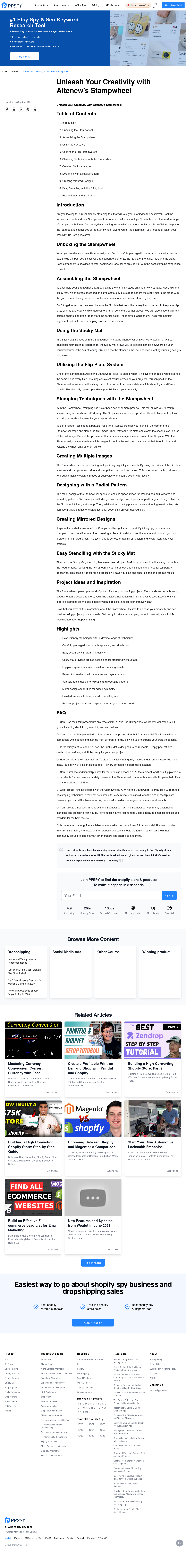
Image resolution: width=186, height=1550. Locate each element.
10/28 (80, 1424)
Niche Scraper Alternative (52, 1368)
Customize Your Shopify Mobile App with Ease (127, 1510)
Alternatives (46, 1364)
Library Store (11, 1382)
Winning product (84, 1392)
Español (70, 1538)
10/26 (102, 1424)
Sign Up (169, 895)
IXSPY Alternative (49, 1392)
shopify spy (46, 1396)
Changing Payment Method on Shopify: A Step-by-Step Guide (127, 1386)
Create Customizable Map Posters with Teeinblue (129, 1439)
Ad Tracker (10, 1364)
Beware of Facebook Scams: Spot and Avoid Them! (129, 1454)
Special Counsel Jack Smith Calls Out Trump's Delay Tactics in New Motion (128, 1377)
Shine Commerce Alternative (54, 1446)
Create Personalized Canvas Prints (126, 1447)
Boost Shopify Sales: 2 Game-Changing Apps (127, 1409)
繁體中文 (29, 1538)
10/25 (80, 1429)
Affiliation (154, 1373)
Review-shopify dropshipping (54, 1436)
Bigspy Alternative (49, 1441)
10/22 (80, 1435)
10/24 (91, 1429)
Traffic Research (12, 1392)
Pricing (96, 5)
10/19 (91, 1435)
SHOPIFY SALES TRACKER (90, 1359)
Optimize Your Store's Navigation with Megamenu (128, 1462)
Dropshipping (83, 1373)
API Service (112, 5)
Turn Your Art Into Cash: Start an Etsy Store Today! (24, 971)
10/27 (91, 1424)
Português (59, 1538)
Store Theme (11, 1401)
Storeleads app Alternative (53, 1387)
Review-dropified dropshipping (55, 1419)
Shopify (14, 71)
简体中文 (18, 1538)
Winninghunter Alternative (53, 1382)
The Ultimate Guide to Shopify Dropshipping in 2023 (23, 992)
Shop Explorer (11, 1387)
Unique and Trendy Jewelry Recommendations (22, 960)
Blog (79, 1364)
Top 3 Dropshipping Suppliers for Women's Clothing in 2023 (25, 981)
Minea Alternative (49, 1401)
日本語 (48, 1538)
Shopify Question (85, 1387)
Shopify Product (12, 1378)
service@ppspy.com (159, 1390)
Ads (6, 1359)
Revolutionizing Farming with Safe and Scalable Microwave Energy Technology (129, 1493)
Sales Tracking (11, 1368)
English (8, 1538)
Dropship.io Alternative (51, 1410)
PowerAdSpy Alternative (52, 1455)
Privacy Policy (156, 1359)
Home (4, 71)
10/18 (102, 1435)
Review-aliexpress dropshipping (55, 1432)
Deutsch (80, 1538)
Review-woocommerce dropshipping (51, 1426)
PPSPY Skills (10, 1405)
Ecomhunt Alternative (51, 1378)
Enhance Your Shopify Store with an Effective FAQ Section (128, 1417)
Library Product (12, 1373)
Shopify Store (11, 1396)
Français (91, 1538)
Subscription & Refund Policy (163, 1368)
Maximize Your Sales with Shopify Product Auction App (128, 1424)
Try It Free (24, 56)
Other (87, 1411)
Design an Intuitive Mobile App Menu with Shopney (127, 1470)
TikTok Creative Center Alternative (57, 1373)
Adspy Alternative (49, 1405)
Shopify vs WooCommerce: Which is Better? (129, 1394)
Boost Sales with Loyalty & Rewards (125, 1485)
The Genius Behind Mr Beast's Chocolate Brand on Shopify (127, 1401)
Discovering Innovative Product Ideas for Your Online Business (127, 1477)
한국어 (39, 1538)
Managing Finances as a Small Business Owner (127, 1432)
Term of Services (157, 1364)
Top (179, 1543)
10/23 (102, 1429)
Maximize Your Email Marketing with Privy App (127, 1503)
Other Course (83, 1382)
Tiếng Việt (103, 1538)
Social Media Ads (85, 1378)
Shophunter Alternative (51, 1415)
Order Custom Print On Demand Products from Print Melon (128, 1368)
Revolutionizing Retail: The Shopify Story (125, 1361)
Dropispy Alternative (50, 1450)
